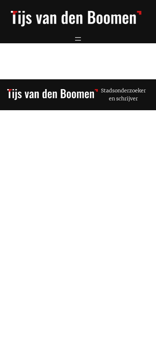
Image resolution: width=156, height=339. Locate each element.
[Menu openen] (78, 39)
